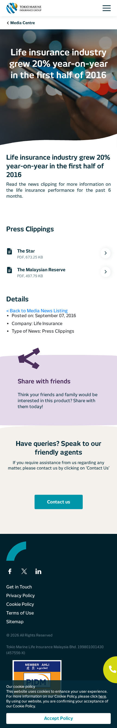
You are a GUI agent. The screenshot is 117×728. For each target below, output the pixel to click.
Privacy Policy (20, 595)
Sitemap (15, 621)
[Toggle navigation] (108, 8)
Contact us (58, 502)
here (102, 696)
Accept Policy (58, 718)
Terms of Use (20, 613)
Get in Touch (19, 587)
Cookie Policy (20, 604)
